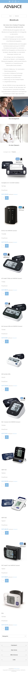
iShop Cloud (16, 668)
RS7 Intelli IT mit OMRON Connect (10, 565)
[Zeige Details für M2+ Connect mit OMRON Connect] (14, 407)
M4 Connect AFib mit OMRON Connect (11, 326)
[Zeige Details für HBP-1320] (14, 503)
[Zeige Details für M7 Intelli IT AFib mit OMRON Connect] (14, 263)
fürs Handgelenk (14, 118)
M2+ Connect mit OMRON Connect (10, 422)
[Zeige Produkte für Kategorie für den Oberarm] (14, 133)
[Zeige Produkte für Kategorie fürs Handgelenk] (14, 107)
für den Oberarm (14, 145)
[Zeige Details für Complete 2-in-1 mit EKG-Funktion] (14, 168)
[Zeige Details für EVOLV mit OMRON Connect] (14, 216)
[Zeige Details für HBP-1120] (14, 455)
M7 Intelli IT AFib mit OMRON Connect (11, 278)
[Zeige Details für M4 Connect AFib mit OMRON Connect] (14, 311)
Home (10, 15)
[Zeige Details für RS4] (14, 598)
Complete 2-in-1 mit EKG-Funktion (10, 182)
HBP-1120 (4, 469)
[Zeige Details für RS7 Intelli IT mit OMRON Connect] (14, 550)
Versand (15, 194)
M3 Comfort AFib (5, 374)
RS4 (2, 613)
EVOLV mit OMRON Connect (9, 230)
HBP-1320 (4, 517)
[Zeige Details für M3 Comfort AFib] (14, 359)
